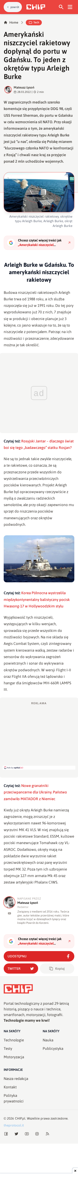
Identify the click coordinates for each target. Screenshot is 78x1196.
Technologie (14, 1040)
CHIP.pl (20, 1118)
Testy (8, 1048)
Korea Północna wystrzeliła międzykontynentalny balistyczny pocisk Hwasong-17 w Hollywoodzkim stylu (37, 599)
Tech (36, 22)
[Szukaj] (61, 7)
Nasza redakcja (16, 1078)
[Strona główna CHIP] (36, 7)
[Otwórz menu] (70, 7)
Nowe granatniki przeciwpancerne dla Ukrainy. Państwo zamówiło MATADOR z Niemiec (35, 792)
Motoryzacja (14, 1057)
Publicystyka (53, 1048)
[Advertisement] (39, 735)
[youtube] (9, 913)
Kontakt (10, 1087)
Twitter (14, 968)
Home (13, 22)
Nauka (48, 1040)
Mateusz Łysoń (24, 87)
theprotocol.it (14, 1125)
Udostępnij (17, 956)
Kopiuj (60, 968)
